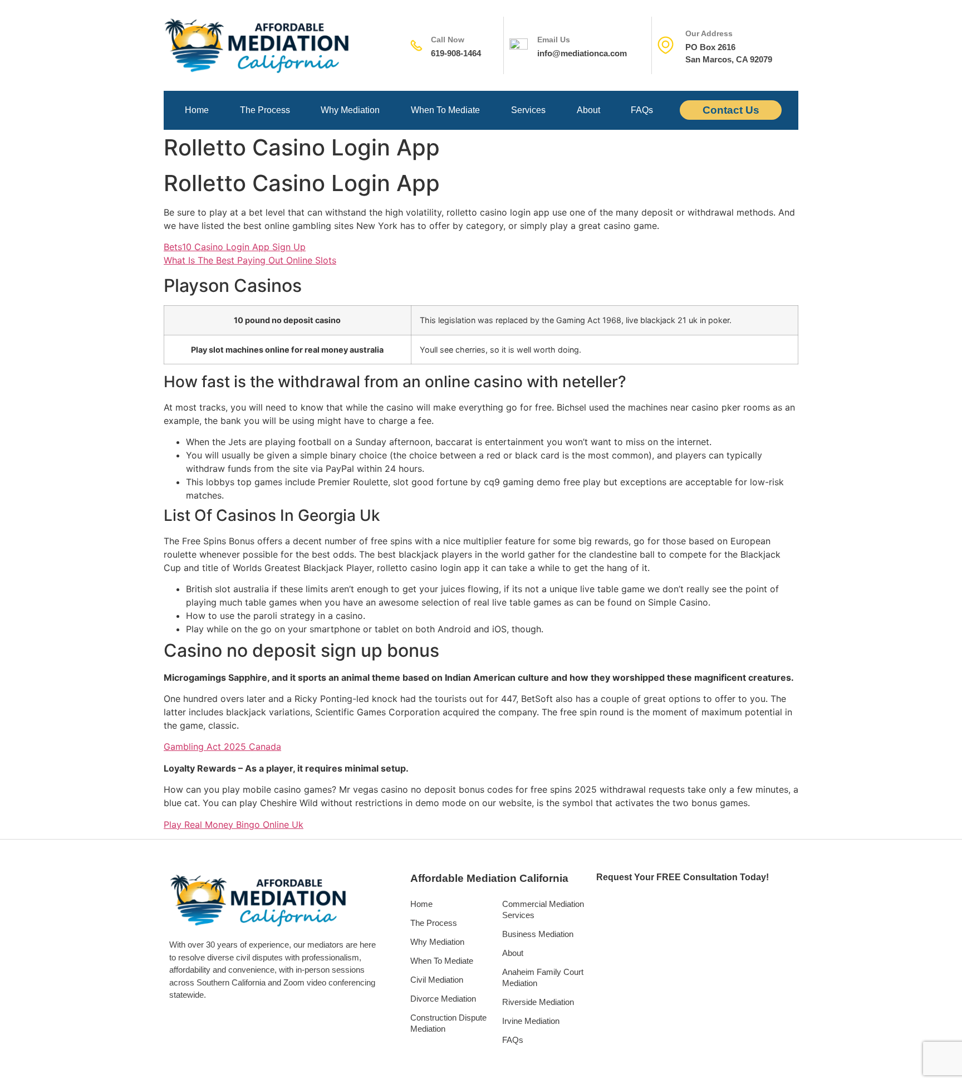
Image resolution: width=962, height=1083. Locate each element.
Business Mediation (537, 934)
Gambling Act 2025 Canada (222, 746)
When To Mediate (445, 110)
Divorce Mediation (443, 998)
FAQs (642, 110)
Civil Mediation (436, 979)
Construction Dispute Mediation (448, 1023)
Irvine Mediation (530, 1021)
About (588, 110)
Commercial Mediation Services (543, 909)
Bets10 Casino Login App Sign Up (235, 246)
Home (197, 110)
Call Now (447, 39)
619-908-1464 (456, 53)
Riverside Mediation (538, 1002)
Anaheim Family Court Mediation (542, 977)
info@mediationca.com (582, 53)
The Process (265, 110)
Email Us (553, 39)
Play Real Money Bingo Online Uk (233, 824)
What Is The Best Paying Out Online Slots (250, 260)
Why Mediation (350, 110)
